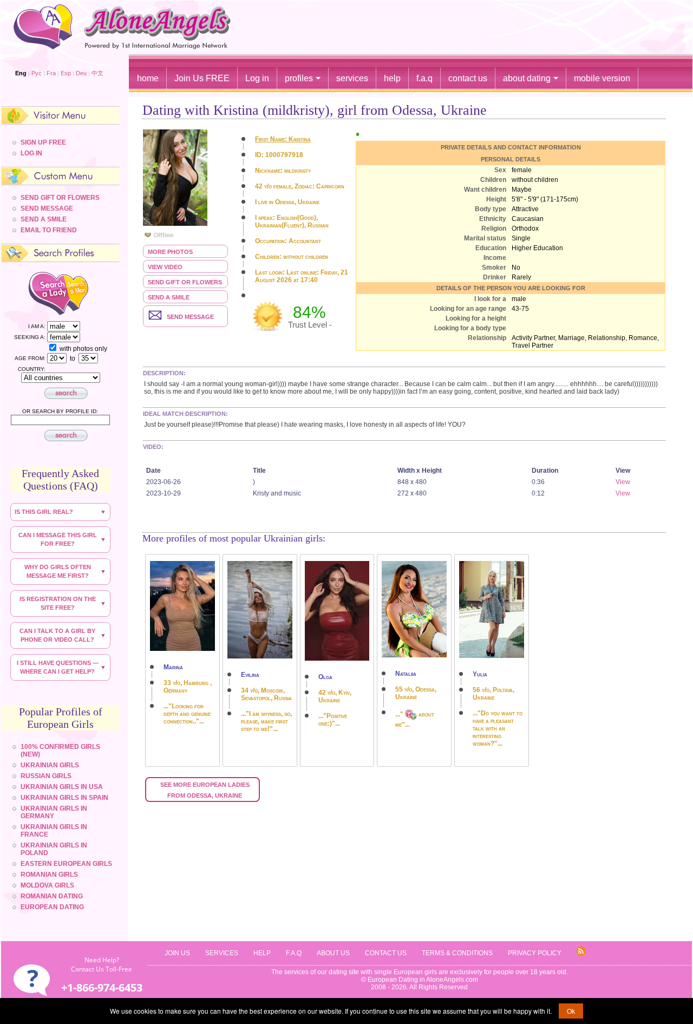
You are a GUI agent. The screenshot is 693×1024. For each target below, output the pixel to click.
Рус (36, 73)
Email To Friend (49, 230)
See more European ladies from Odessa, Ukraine (205, 790)
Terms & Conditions (457, 953)
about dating (527, 78)
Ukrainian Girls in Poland (54, 849)
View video (165, 267)
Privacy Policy (534, 953)
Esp (66, 73)
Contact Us (386, 953)
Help (262, 953)
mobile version (602, 78)
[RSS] (581, 953)
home (148, 78)
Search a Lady (38, 293)
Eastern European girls (66, 864)
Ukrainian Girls (50, 765)
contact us (467, 78)
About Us (333, 953)
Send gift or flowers (185, 282)
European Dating (52, 907)
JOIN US (177, 953)
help (392, 78)
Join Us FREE (202, 78)
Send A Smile (44, 219)
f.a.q (424, 78)
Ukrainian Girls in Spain (64, 797)
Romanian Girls (49, 874)
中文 (97, 73)
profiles (299, 78)
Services (221, 953)
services (352, 78)
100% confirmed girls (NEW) (60, 750)
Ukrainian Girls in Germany (54, 812)
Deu (81, 73)
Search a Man (85, 293)
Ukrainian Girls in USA (62, 787)
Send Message (47, 208)
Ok (571, 1010)
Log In (31, 153)
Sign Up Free (43, 142)
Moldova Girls (47, 885)
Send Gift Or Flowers (60, 197)
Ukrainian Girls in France (54, 830)
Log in (257, 78)
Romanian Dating (52, 896)
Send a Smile (168, 297)
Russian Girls (46, 776)
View (623, 482)
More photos (170, 252)
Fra (51, 73)
